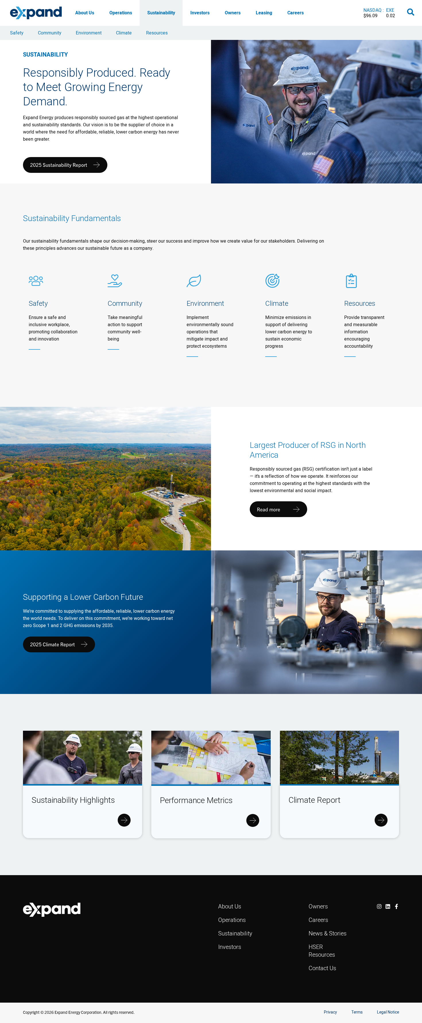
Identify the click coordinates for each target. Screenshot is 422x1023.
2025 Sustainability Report (58, 165)
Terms (357, 1012)
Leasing (264, 12)
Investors (200, 12)
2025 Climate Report (52, 644)
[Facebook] (396, 906)
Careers (295, 12)
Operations (120, 12)
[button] (411, 13)
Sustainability (161, 12)
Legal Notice (388, 1012)
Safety (17, 33)
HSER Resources (322, 950)
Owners (233, 12)
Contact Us (322, 968)
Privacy (330, 1012)
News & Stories (327, 933)
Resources (157, 33)
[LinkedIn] (387, 906)
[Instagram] (379, 906)
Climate (124, 33)
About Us (84, 12)
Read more (268, 509)
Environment (89, 33)
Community (49, 33)
